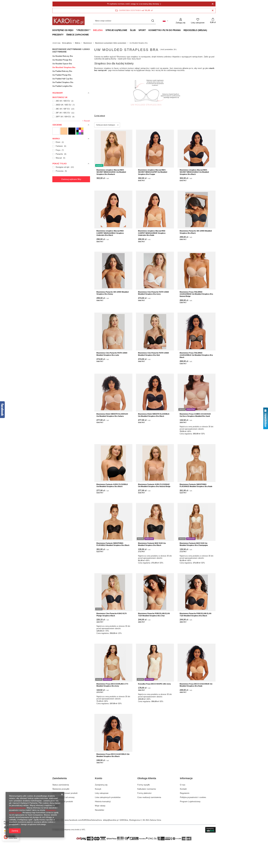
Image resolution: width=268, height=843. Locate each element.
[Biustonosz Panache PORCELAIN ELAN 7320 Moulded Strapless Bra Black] (197, 592)
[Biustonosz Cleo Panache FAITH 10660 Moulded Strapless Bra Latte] (113, 332)
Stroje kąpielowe (116, 30)
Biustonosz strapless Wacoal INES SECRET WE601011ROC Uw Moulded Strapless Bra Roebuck (111, 172)
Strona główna (67, 43)
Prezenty (58, 34)
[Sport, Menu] (147, 30)
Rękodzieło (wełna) (195, 30)
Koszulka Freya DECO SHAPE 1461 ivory (154, 684)
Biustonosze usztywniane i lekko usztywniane (110, 43)
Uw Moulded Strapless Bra (63, 67)
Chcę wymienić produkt (62, 801)
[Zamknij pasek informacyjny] (212, 10)
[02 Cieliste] (64, 131)
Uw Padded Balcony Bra (62, 71)
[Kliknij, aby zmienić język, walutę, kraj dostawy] (165, 21)
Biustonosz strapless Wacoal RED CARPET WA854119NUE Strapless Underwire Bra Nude (152, 233)
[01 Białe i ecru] (56, 131)
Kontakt (55, 806)
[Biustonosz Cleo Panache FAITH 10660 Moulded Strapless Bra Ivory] (155, 271)
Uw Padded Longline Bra (62, 86)
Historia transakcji (103, 801)
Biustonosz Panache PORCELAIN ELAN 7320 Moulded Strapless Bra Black (195, 615)
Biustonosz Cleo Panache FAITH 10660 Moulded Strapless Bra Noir (153, 354)
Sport (142, 30)
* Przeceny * (83, 30)
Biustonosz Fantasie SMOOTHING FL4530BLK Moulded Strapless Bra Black (112, 544)
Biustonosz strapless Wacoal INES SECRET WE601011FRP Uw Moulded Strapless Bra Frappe (152, 172)
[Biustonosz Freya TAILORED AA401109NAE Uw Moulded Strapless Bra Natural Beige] (197, 271)
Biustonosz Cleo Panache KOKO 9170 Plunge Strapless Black (111, 615)
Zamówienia (59, 778)
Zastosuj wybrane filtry (71, 179)
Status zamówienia (60, 785)
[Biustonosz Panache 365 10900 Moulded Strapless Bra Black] (197, 210)
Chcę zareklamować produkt (64, 793)
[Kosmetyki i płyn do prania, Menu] (182, 30)
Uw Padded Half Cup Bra (62, 79)
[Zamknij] (212, 4)
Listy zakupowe (101, 793)
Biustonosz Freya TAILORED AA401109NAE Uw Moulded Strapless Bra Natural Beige (196, 294)
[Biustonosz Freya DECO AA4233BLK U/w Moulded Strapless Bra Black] (113, 733)
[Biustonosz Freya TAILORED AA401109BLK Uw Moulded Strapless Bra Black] (197, 332)
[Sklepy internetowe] (210, 830)
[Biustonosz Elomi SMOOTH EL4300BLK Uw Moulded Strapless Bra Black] (155, 393)
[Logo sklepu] (68, 21)
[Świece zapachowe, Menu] (90, 34)
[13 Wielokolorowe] (79, 131)
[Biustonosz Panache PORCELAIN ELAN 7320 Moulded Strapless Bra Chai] (155, 592)
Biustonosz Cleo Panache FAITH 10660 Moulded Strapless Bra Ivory (153, 293)
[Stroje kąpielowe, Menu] (128, 30)
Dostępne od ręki (62, 30)
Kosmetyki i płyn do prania (165, 30)
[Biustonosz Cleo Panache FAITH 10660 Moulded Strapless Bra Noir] (155, 332)
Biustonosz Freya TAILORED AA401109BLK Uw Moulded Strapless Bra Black (196, 355)
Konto (98, 778)
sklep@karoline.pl (111, 820)
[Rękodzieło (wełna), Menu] (208, 30)
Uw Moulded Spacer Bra (62, 64)
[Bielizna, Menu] (104, 30)
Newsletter (99, 810)
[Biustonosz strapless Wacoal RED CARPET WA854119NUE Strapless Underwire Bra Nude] (155, 210)
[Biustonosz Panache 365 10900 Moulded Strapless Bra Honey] (113, 271)
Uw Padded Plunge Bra (61, 75)
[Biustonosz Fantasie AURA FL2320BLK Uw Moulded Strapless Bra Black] (113, 463)
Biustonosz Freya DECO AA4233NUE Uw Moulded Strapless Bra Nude (196, 685)
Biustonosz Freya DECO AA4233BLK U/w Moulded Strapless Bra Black (112, 755)
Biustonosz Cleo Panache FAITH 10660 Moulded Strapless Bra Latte (111, 354)
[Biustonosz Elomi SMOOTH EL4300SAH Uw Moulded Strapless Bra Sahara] (113, 393)
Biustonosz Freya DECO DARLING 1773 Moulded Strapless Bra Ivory (112, 685)
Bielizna (98, 30)
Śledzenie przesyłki (60, 789)
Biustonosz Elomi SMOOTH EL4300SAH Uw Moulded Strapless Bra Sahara (112, 415)
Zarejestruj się (101, 785)
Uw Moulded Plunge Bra (62, 60)
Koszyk (98, 789)
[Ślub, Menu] (137, 30)
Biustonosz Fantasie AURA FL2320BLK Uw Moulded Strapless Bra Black (112, 485)
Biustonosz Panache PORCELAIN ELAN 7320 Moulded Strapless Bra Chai (154, 615)
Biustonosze (87, 43)
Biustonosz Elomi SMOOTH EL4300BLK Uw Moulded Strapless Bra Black (153, 415)
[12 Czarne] (72, 131)
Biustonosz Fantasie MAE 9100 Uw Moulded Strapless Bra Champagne (194, 544)
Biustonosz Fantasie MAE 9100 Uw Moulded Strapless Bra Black (152, 544)
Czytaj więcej (99, 116)
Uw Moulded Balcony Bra (62, 56)
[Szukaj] (152, 21)
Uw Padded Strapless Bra (62, 82)
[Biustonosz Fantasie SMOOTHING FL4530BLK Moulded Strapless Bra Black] (113, 522)
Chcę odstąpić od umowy (63, 797)
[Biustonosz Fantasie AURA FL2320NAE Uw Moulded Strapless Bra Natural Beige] (155, 463)
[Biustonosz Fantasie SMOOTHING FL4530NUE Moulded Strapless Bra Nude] (197, 463)
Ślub (133, 30)
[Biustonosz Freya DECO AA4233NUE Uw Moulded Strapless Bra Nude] (197, 663)
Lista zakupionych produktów (107, 797)
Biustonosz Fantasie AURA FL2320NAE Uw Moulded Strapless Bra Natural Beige (154, 485)
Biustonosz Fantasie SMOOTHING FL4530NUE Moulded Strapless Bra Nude (196, 485)
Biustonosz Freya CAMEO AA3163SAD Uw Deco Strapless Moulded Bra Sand (195, 415)
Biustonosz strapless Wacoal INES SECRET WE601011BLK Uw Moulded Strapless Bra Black (194, 172)
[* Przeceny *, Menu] (91, 30)
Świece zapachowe (77, 34)
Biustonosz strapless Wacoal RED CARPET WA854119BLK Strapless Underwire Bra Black (110, 233)
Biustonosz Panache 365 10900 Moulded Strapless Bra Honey (112, 293)
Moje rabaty (100, 806)
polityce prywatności (17, 808)
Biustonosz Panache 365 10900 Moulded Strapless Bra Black (196, 232)
